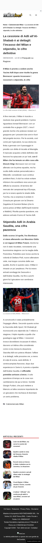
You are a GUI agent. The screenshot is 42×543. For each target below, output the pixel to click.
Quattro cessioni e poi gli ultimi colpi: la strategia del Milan (22, 474)
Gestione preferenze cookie (34, 541)
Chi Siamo (7, 509)
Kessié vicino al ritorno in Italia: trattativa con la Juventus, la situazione (21, 464)
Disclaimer (34, 509)
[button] (30, 15)
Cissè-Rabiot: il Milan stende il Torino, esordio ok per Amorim (21, 484)
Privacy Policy (25, 509)
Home (5, 25)
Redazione (15, 509)
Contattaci (34, 528)
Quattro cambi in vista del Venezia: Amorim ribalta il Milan (21, 454)
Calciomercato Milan (16, 25)
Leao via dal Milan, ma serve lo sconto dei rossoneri (21, 444)
